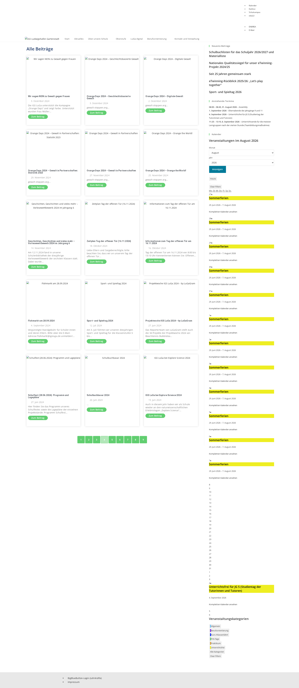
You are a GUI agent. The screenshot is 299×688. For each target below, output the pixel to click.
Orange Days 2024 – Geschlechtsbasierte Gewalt (109, 97)
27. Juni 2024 (154, 325)
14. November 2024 (41, 248)
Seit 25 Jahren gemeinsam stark (230, 74)
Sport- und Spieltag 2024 (100, 320)
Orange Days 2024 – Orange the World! (165, 170)
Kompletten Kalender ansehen (223, 211)
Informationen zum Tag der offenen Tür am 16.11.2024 (168, 242)
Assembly (243, 107)
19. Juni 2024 (154, 400)
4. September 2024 (40, 325)
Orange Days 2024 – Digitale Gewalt (164, 96)
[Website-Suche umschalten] (205, 39)
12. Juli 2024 (96, 325)
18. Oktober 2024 (98, 246)
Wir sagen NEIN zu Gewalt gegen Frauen (49, 96)
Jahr (211, 157)
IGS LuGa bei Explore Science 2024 (163, 395)
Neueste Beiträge (221, 46)
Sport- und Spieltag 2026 (225, 92)
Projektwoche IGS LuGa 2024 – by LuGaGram (168, 320)
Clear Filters (215, 186)
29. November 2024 (41, 177)
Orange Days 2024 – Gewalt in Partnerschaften (111, 170)
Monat (212, 147)
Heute (213, 178)
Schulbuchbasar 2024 (98, 395)
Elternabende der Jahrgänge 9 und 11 (245, 110)
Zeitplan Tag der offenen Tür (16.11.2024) (109, 241)
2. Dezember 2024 (157, 101)
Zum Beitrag (38, 116)
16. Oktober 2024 (157, 248)
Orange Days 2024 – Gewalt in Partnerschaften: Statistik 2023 (53, 171)
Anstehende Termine (223, 101)
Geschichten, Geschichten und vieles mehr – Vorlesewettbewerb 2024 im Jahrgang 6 (51, 242)
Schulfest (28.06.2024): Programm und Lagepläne (48, 396)
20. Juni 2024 (96, 400)
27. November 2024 (99, 175)
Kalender (216, 134)
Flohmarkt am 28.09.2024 (41, 320)
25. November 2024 (158, 175)
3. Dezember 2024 (40, 101)
